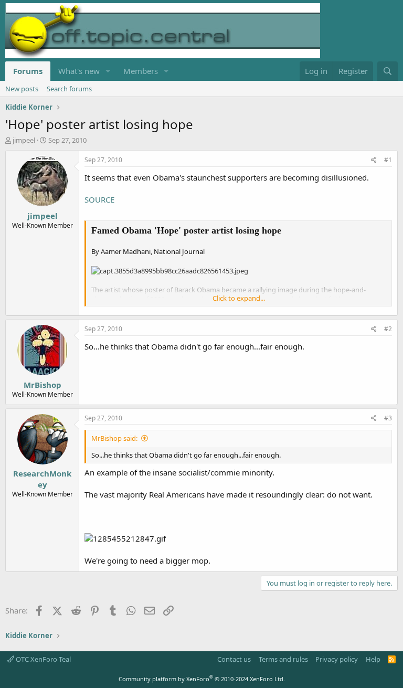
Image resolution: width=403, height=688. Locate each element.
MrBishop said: (114, 438)
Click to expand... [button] (239, 298)
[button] (108, 71)
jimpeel (24, 140)
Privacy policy (336, 659)
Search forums (69, 88)
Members (140, 71)
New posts (21, 88)
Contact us (234, 659)
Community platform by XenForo (202, 679)
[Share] (373, 160)
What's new (79, 71)
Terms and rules (283, 659)
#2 (388, 328)
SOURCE (99, 199)
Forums (28, 71)
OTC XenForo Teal (42, 659)
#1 (388, 159)
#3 (388, 418)
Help (373, 659)
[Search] (387, 71)
